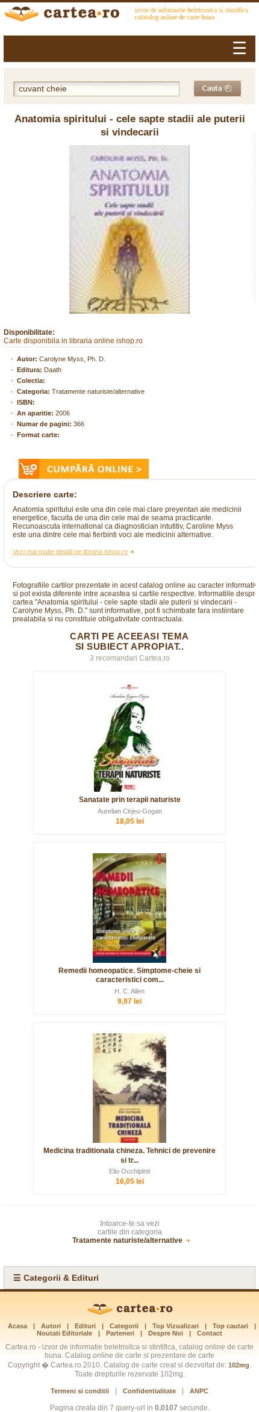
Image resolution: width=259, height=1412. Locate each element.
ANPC (199, 1391)
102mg (238, 1365)
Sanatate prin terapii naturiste (130, 799)
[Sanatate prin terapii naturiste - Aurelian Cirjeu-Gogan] (129, 737)
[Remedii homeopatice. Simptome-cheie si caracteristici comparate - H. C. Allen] (129, 908)
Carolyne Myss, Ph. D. (72, 358)
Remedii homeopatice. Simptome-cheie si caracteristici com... (129, 975)
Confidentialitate (149, 1391)
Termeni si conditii (80, 1391)
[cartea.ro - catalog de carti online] (130, 1312)
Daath (52, 369)
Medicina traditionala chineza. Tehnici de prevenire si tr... (129, 1155)
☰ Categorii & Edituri (56, 1278)
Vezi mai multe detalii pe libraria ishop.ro (70, 551)
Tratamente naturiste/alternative (98, 391)
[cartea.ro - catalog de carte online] (129, 15)
